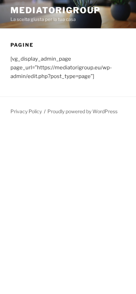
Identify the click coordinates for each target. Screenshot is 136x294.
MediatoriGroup (55, 10)
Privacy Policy (26, 111)
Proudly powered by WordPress (82, 111)
